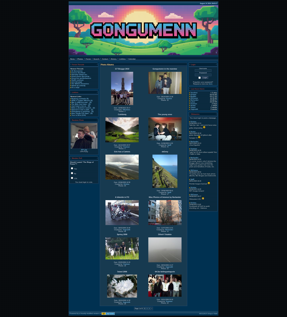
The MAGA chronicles (80, 84)
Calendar (132, 59)
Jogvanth (126, 230)
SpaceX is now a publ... (81, 110)
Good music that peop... (81, 76)
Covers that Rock (78, 73)
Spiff (169, 145)
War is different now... (80, 102)
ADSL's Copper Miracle (80, 100)
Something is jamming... (81, 111)
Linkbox (122, 59)
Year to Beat (76, 115)
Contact (105, 59)
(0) (91, 100)
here (210, 84)
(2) (93, 108)
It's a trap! (75, 87)
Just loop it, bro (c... (79, 106)
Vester (193, 105)
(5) (87, 99)
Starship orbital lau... (79, 74)
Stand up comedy (78, 85)
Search (96, 59)
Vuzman (126, 147)
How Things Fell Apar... (80, 113)
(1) (92, 110)
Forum (88, 59)
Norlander (169, 230)
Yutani (193, 107)
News (72, 59)
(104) (83, 115)
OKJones (126, 110)
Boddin (193, 96)
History (114, 59)
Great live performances (81, 78)
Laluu (193, 102)
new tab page (76, 82)
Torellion (194, 93)
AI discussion (77, 71)
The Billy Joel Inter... (79, 104)
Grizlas (169, 98)
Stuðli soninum (77, 80)
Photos (80, 59)
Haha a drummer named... (81, 108)
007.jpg (84, 150)
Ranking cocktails (78, 99)
